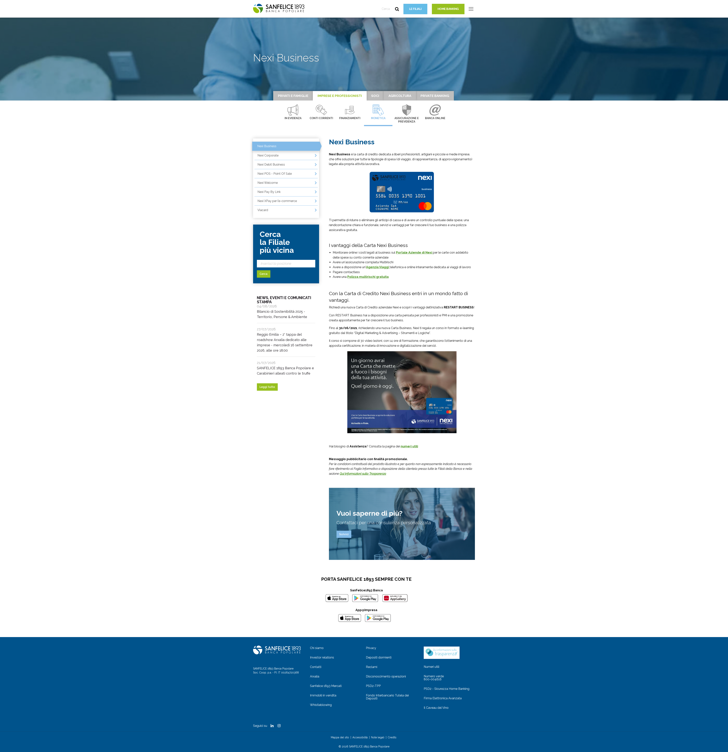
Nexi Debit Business (271, 164)
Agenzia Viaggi (378, 267)
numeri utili (409, 446)
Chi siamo (317, 648)
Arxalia (314, 676)
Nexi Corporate (267, 155)
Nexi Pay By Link (269, 192)
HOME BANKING (448, 9)
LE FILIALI (415, 9)
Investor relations (322, 657)
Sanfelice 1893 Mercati (326, 686)
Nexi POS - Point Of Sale (274, 173)
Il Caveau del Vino (436, 708)
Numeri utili (431, 667)
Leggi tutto (267, 386)
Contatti (315, 667)
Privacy (371, 648)
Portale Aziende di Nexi (414, 252)
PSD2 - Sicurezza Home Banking (446, 689)
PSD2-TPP (373, 686)
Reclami (371, 667)
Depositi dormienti (378, 657)
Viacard (262, 210)
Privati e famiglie (293, 96)
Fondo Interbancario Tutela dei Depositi (387, 697)
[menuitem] (336, 648)
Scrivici (344, 534)
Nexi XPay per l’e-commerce (277, 201)
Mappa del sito (340, 737)
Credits (392, 737)
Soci (375, 96)
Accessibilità (360, 737)
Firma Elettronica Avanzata (443, 698)
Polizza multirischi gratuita (368, 277)
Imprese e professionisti (340, 96)
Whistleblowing (321, 705)
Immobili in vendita (323, 695)
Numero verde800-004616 (434, 677)
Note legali (377, 737)
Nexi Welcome (267, 183)
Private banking (434, 96)
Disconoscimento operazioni (386, 676)
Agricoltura (399, 96)
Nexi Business (266, 146)
